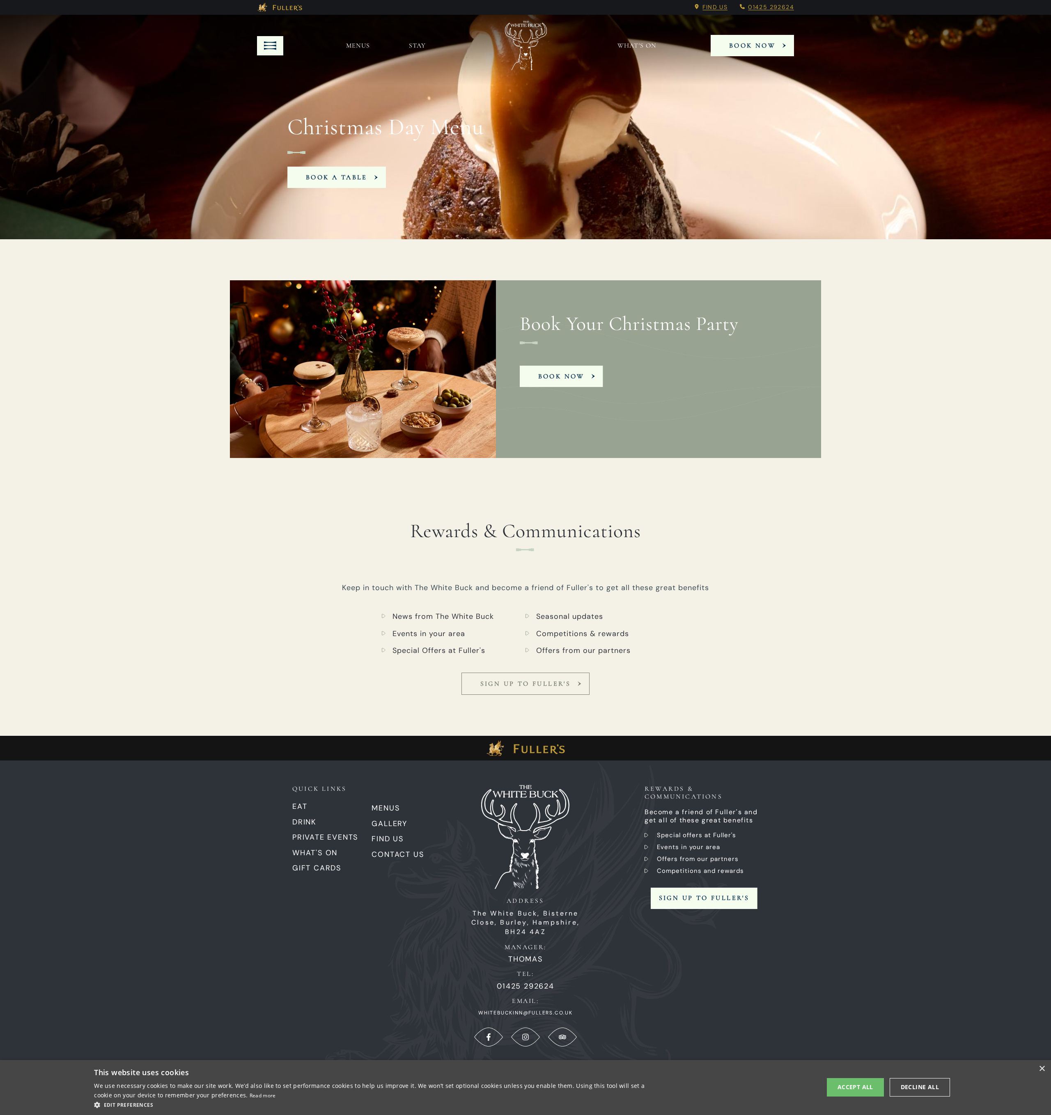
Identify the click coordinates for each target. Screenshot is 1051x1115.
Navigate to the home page (526, 45)
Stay (417, 45)
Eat (299, 806)
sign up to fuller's (525, 684)
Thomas (525, 959)
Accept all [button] (855, 1087)
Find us (714, 7)
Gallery (389, 824)
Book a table (336, 177)
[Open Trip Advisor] (562, 1037)
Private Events (325, 837)
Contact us (398, 854)
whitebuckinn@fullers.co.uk (525, 1013)
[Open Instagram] (525, 1037)
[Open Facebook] (488, 1037)
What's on (636, 45)
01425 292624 (771, 7)
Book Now (752, 45)
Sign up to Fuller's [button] (704, 898)
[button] (373, 1104)
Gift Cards (316, 868)
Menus (358, 45)
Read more (263, 1095)
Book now (561, 376)
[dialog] (525, 1087)
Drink (304, 822)
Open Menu (270, 45)
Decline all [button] (920, 1087)
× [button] (1042, 1069)
